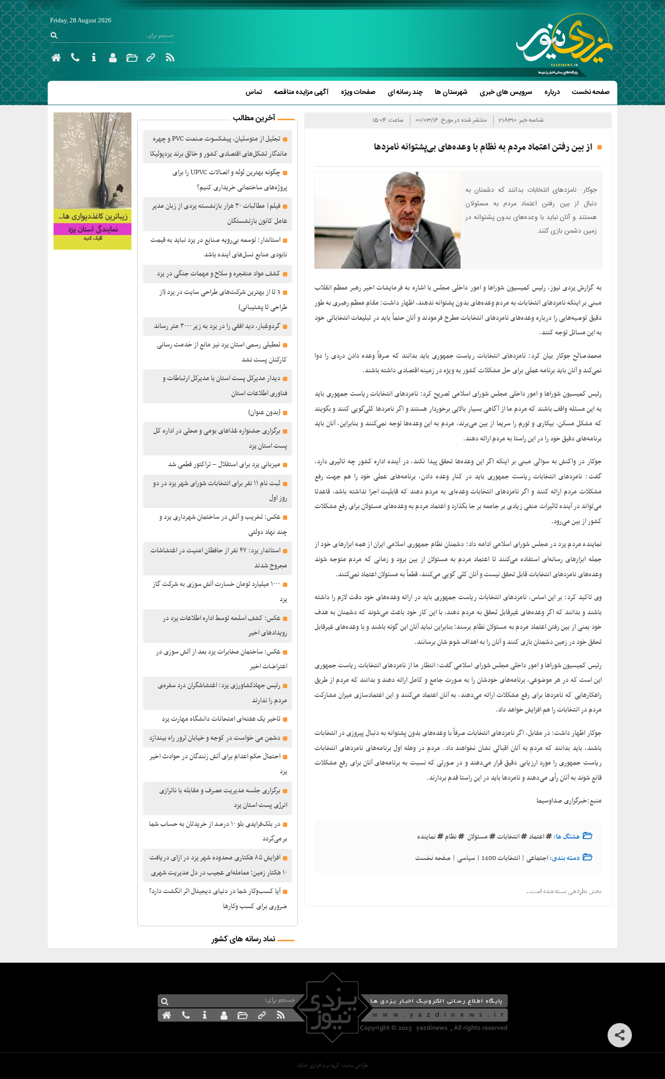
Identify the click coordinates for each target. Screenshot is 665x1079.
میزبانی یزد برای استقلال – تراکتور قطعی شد (224, 464)
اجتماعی (537, 858)
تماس (253, 92)
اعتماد (536, 837)
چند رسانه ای (405, 92)
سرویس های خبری (506, 92)
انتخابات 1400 (500, 858)
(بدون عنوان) (264, 412)
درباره (552, 92)
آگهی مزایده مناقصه (301, 92)
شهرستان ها (451, 92)
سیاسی (466, 858)
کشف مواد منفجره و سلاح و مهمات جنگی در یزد (218, 274)
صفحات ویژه (358, 92)
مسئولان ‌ (477, 837)
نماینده (426, 837)
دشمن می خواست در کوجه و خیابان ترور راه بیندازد (214, 738)
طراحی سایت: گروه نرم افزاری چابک (332, 1065)
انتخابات (508, 837)
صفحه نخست (591, 92)
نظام (451, 837)
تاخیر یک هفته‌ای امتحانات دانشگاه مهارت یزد (221, 719)
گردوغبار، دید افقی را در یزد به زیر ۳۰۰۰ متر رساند (217, 326)
